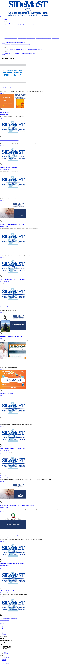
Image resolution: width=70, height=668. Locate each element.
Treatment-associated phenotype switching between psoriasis (13, 420)
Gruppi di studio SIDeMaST (29, 38)
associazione (7, 23)
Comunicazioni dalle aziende (18, 49)
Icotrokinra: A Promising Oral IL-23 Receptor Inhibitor (12, 194)
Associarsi (4, 660)
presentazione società (28, 24)
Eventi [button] (3, 43)
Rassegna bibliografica (38, 49)
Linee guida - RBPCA (21, 38)
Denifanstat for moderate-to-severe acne (8, 167)
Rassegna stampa (18, 53)
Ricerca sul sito (6, 663)
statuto (10, 24)
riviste (34, 24)
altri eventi (18, 44)
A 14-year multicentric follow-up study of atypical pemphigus (13, 251)
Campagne (23, 53)
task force (38, 28)
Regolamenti (36, 38)
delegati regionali (10, 28)
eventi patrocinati (13, 44)
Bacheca (6, 38)
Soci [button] (3, 33)
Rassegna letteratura (10, 49)
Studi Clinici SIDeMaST (27, 49)
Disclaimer (4, 659)
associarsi (6, 42)
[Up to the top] (0, 666)
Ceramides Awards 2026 (5, 87)
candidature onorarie (15, 42)
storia (8, 24)
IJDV (48, 38)
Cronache (32, 49)
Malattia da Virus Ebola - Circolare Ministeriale (10, 535)
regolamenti (13, 24)
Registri (16, 38)
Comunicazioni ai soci (11, 38)
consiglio (6, 28)
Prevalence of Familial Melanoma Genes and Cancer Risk (12, 448)
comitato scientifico (16, 28)
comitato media (22, 28)
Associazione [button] (4, 19)
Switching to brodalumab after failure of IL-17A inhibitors (12, 279)
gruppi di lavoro (42, 28)
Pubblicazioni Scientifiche (43, 38)
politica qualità (22, 24)
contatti (3, 54)
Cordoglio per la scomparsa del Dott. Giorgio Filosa (11, 336)
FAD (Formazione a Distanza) (25, 44)
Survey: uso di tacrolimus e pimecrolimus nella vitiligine (12, 224)
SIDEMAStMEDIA (12, 53)
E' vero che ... (7, 53)
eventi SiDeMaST (7, 44)
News (5, 49)
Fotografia (27, 53)
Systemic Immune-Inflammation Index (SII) (9, 140)
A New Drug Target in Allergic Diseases (8, 590)
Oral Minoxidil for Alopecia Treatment (8, 618)
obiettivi (6, 24)
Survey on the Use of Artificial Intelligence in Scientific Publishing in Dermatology (17, 505)
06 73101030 (6, 653)
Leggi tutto (2, 93)
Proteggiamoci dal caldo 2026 (6, 393)
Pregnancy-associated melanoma (7, 306)
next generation (47, 28)
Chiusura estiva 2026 (4, 112)
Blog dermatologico (5, 657)
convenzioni (10, 42)
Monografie (51, 38)
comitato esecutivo (28, 28)
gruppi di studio (33, 28)
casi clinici (20, 42)
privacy (23, 42)
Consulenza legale (56, 38)
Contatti (5, 652)
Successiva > (4, 633)
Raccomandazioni (32, 53)
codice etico (17, 24)
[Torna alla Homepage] (28, 16)
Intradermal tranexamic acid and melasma (9, 475)
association (12, 23)
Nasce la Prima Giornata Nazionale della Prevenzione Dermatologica (14, 363)
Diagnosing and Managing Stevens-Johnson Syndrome (12, 563)
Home (3, 18)
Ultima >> (4, 634)
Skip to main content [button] (3, 16)
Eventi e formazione (5, 661)
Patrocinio (4, 658)
